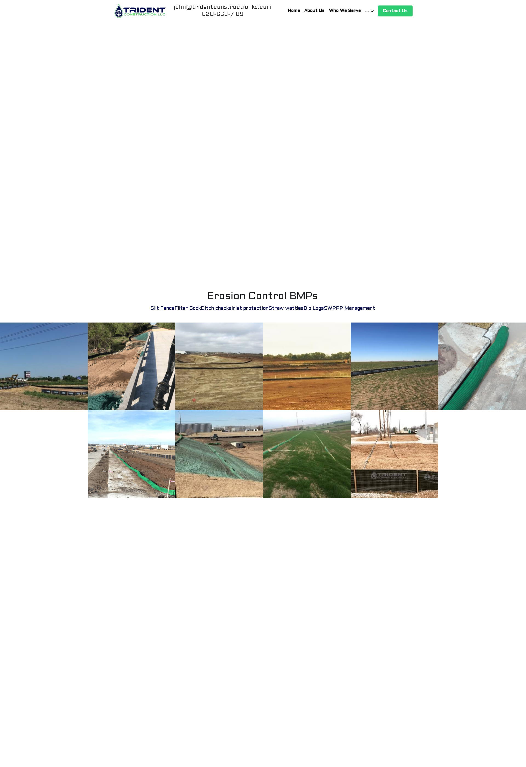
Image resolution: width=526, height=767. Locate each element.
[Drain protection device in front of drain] (482, 366)
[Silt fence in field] (44, 366)
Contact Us (395, 11)
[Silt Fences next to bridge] (131, 366)
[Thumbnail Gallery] (394, 454)
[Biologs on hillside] (219, 454)
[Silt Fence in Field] (219, 366)
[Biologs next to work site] (131, 454)
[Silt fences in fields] (307, 454)
